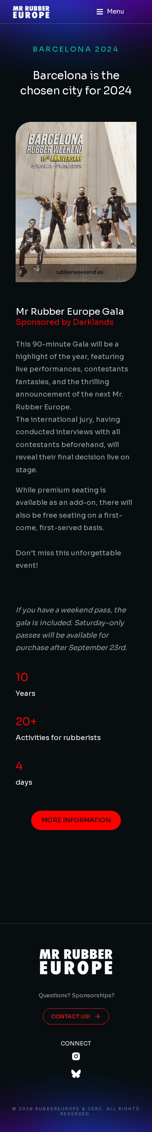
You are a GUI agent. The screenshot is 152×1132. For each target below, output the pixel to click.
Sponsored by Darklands (65, 322)
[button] (110, 11)
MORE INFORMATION (76, 820)
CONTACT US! (70, 1016)
